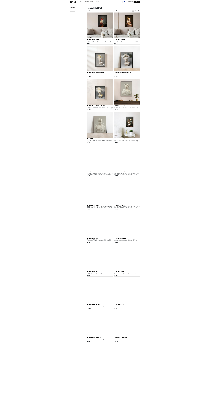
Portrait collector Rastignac (120, 337)
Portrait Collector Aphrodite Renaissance (96, 105)
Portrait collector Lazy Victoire (121, 138)
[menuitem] (80, 2)
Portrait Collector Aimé (92, 238)
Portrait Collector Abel (119, 271)
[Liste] (135, 11)
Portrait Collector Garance (120, 238)
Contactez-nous (137, 1)
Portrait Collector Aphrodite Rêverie (95, 72)
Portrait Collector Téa (92, 138)
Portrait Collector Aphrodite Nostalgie (122, 72)
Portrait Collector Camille (93, 205)
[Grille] (133, 11)
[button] (122, 2)
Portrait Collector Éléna (119, 105)
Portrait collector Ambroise (93, 304)
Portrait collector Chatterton (94, 337)
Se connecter (130, 1)
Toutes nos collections (72, 8)
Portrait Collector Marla (92, 271)
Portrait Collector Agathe (119, 39)
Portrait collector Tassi (119, 172)
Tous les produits (72, 7)
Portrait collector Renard (93, 172)
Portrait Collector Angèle (93, 39)
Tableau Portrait (72, 11)
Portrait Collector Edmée (119, 205)
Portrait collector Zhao (119, 304)
